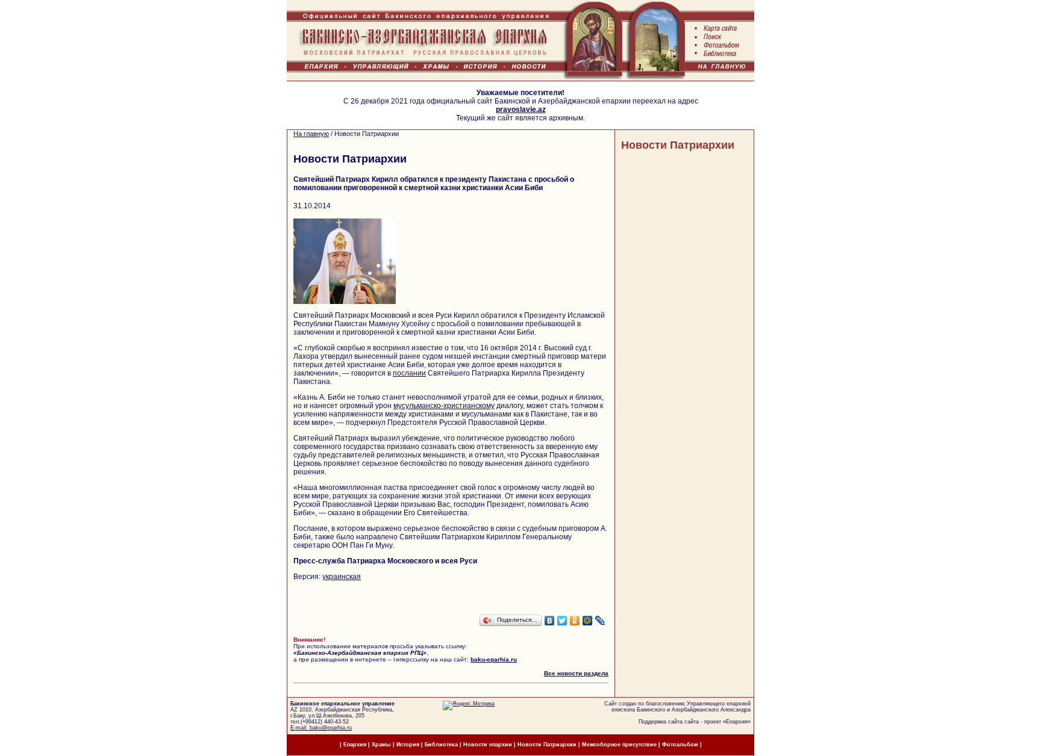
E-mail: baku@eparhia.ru (321, 728)
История (407, 745)
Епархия (737, 722)
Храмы (381, 745)
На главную (311, 133)
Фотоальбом (680, 745)
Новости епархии (487, 745)
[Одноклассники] (575, 620)
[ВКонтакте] (549, 620)
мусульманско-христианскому (444, 405)
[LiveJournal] (600, 620)
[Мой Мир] (587, 620)
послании (409, 373)
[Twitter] (562, 620)
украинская (341, 576)
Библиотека (442, 745)
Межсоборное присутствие (619, 745)
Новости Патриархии (677, 145)
